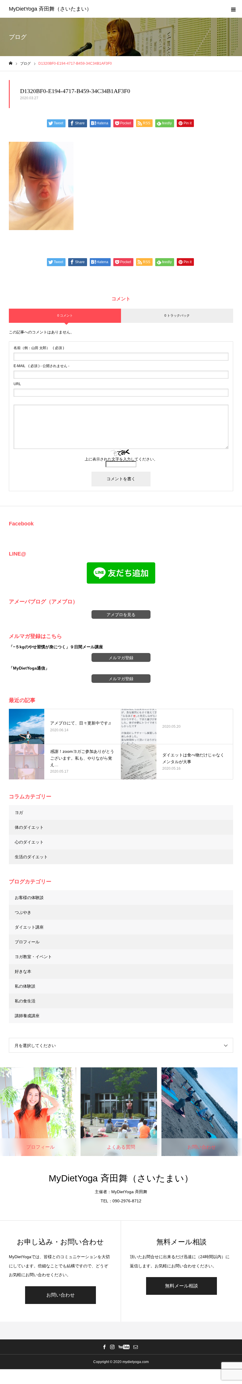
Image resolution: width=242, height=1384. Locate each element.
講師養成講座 (27, 1015)
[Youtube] (124, 1347)
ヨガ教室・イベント (33, 956)
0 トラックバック (177, 315)
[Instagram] (112, 1347)
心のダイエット (29, 842)
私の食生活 (25, 1001)
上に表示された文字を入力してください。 (121, 459)
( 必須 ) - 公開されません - (41, 366)
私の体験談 (25, 986)
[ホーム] (10, 63)
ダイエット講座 (29, 927)
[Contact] (136, 1347)
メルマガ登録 (121, 657)
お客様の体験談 (29, 897)
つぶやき (23, 912)
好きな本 (23, 971)
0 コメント (65, 315)
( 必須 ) (39, 348)
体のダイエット (29, 827)
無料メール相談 (181, 1285)
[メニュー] (233, 9)
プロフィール (27, 942)
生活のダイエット (31, 856)
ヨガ (19, 812)
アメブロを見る (121, 614)
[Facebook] (104, 1347)
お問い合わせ (60, 1294)
